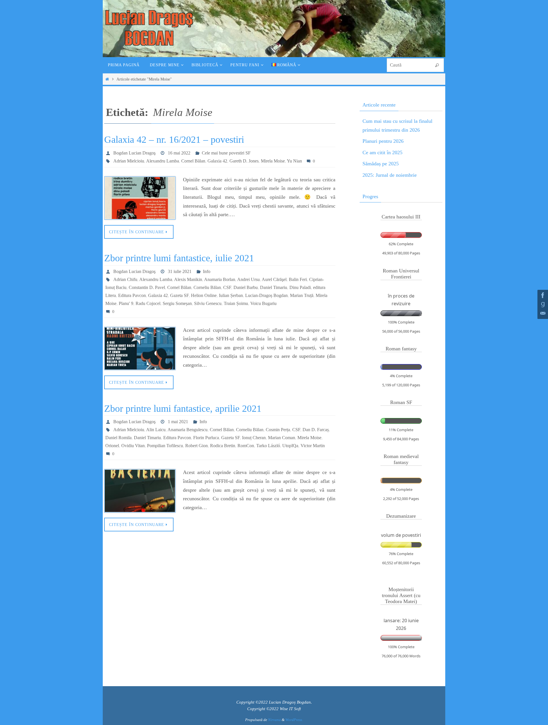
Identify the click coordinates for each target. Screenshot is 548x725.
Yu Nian (294, 160)
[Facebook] (542, 295)
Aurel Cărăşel (274, 279)
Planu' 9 (126, 303)
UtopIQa (290, 445)
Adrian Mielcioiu (128, 160)
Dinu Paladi (300, 287)
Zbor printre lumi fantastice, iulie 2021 (179, 258)
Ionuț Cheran (254, 437)
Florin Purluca (206, 437)
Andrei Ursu (248, 279)
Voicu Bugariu (263, 303)
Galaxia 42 (217, 160)
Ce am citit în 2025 (382, 152)
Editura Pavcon (132, 295)
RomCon (245, 445)
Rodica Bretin (222, 445)
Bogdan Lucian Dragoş (134, 152)
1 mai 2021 (178, 421)
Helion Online (204, 295)
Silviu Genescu (207, 303)
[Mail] (542, 313)
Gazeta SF (179, 295)
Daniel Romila (118, 437)
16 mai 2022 (179, 152)
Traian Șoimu (236, 303)
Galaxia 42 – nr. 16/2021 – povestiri (174, 139)
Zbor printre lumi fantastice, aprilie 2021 (182, 408)
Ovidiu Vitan (133, 445)
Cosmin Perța (278, 429)
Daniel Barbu (245, 287)
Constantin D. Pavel (147, 287)
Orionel (112, 445)
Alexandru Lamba (162, 160)
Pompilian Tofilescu (165, 445)
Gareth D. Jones (244, 160)
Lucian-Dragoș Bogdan (266, 295)
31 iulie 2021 (180, 271)
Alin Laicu (156, 429)
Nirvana (274, 720)
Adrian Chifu (125, 279)
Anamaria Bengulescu (187, 429)
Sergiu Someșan (177, 303)
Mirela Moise (273, 160)
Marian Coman (281, 437)
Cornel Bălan (193, 160)
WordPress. (294, 720)
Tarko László (268, 445)
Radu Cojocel (148, 303)
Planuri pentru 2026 (383, 141)
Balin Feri (298, 279)
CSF (227, 287)
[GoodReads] (542, 304)
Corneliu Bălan (207, 287)
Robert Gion (196, 445)
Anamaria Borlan (219, 279)
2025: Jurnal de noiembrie (389, 175)
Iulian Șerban (231, 295)
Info (206, 271)
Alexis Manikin (188, 279)
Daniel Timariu (273, 287)
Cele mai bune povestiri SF (226, 152)
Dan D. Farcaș (316, 429)
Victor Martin (313, 445)
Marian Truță (301, 295)
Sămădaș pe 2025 (380, 163)
